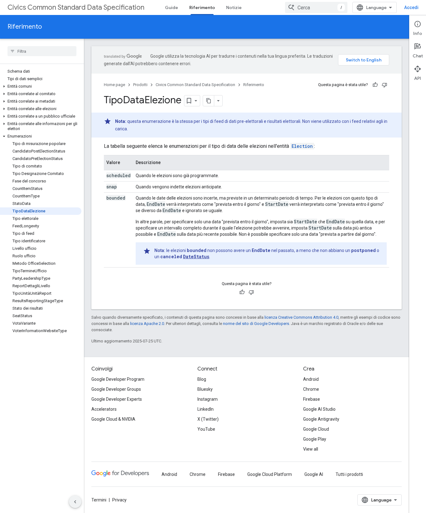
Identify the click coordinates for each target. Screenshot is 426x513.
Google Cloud (316, 429)
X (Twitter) (208, 419)
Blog (201, 379)
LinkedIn (205, 409)
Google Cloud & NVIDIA (113, 419)
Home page (114, 84)
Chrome (311, 389)
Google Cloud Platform (269, 474)
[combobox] (316, 7)
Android (311, 379)
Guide (171, 7)
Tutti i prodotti (349, 474)
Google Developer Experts (116, 399)
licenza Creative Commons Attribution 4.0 (301, 317)
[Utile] (375, 85)
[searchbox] (41, 51)
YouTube (206, 429)
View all (310, 449)
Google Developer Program (117, 379)
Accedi (411, 7)
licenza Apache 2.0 (147, 323)
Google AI (313, 474)
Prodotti (140, 84)
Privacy (119, 499)
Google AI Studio (319, 409)
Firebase (311, 399)
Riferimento (202, 7)
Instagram (207, 399)
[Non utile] (384, 85)
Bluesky (205, 389)
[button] (40, 86)
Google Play (314, 439)
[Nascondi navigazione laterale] (75, 502)
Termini (98, 499)
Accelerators (104, 409)
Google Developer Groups (116, 389)
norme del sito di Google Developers (256, 323)
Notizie (234, 7)
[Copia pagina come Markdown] (208, 100)
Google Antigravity (321, 419)
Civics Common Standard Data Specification (75, 7)
